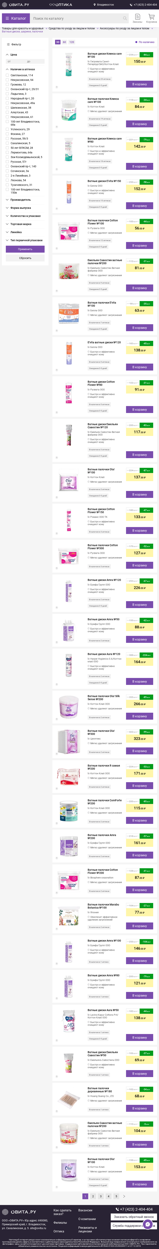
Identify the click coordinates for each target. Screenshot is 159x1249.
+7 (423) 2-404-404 (145, 4)
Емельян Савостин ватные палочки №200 (105, 262)
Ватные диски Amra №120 (104, 579)
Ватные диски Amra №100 (104, 940)
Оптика (59, 1231)
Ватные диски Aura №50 (103, 1010)
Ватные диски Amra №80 (103, 975)
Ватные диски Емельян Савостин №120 (103, 426)
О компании (87, 1219)
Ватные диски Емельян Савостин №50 (103, 1054)
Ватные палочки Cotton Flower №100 (103, 222)
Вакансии (85, 1210)
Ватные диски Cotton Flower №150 (101, 511)
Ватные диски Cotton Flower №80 (101, 383)
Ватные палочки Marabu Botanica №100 (103, 906)
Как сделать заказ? (63, 1212)
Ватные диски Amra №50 (103, 619)
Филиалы (60, 1222)
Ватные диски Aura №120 (104, 654)
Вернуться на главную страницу (15, 4)
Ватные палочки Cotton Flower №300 (103, 547)
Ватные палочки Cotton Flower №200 (103, 871)
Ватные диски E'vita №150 (104, 181)
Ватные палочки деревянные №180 (100, 1090)
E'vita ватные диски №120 (104, 342)
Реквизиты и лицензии (87, 1229)
